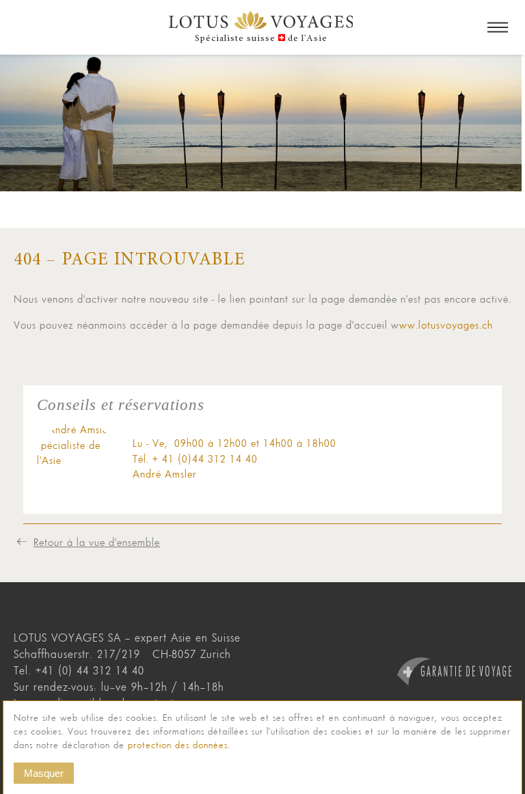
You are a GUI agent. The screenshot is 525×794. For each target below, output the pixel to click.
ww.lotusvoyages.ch (446, 324)
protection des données (178, 745)
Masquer (44, 773)
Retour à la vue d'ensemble (96, 542)
